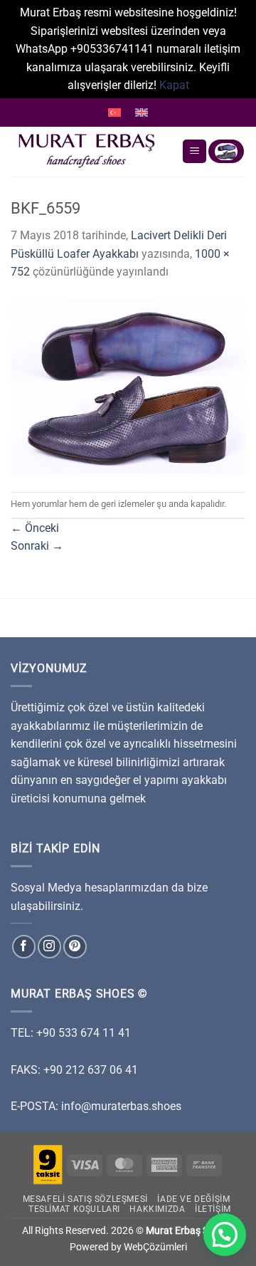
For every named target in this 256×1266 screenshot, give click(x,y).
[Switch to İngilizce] (141, 112)
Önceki (35, 528)
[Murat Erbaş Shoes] (91, 152)
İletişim (213, 1209)
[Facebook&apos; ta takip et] (24, 946)
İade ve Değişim (193, 1199)
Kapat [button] (174, 85)
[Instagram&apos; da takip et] (49, 946)
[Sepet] (226, 151)
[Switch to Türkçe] (114, 112)
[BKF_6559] (128, 385)
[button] (224, 1234)
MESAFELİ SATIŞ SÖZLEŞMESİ (85, 1199)
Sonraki (37, 546)
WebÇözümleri (155, 1247)
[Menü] (194, 151)
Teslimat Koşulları (74, 1209)
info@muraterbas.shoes (121, 1106)
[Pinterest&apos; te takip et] (75, 946)
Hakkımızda (157, 1209)
